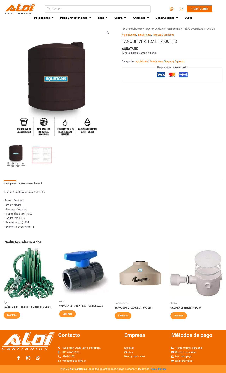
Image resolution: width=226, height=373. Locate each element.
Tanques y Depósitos (154, 28)
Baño (101, 17)
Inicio (124, 28)
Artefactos (139, 17)
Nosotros (129, 347)
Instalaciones (42, 17)
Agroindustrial (173, 28)
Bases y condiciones (134, 356)
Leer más (12, 314)
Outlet (188, 17)
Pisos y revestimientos (74, 17)
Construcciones (165, 17)
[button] (107, 32)
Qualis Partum (158, 369)
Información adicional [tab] (30, 183)
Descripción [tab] (10, 183)
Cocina (118, 17)
